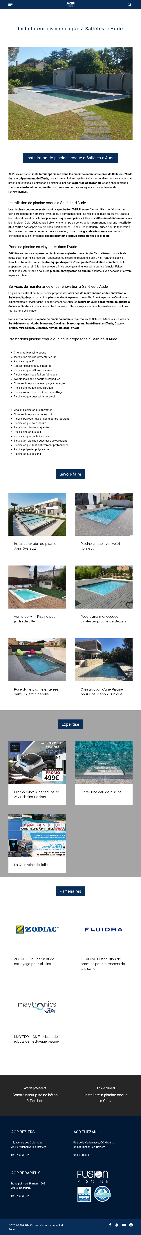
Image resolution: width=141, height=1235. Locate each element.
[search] (128, 4)
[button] (10, 4)
